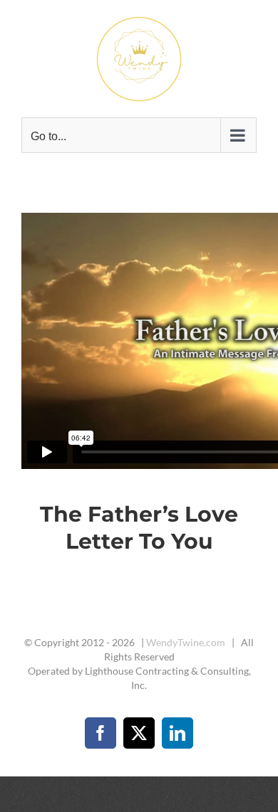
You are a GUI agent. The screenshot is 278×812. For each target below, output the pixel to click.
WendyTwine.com (185, 642)
